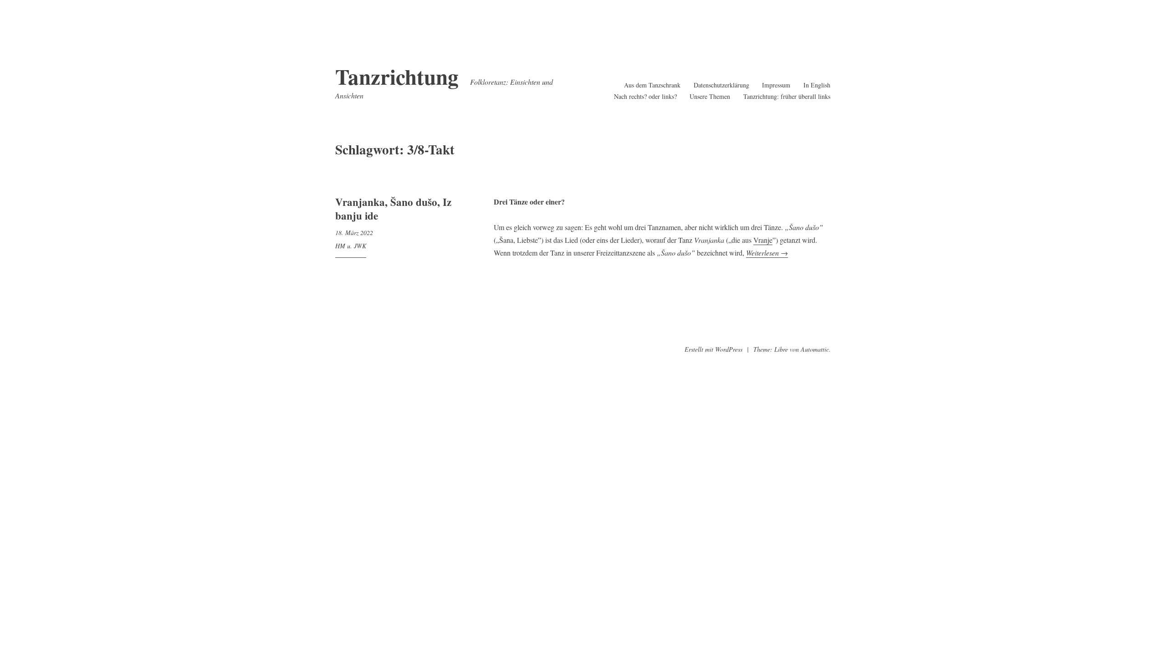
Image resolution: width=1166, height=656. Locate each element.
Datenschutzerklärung (721, 85)
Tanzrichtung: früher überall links (786, 96)
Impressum (776, 85)
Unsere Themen (710, 96)
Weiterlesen (767, 253)
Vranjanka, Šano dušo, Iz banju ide (393, 208)
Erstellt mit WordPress (713, 349)
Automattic (815, 349)
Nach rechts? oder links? (645, 96)
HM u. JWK (350, 245)
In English (816, 85)
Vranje (762, 240)
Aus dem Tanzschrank (652, 85)
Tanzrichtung (397, 76)
